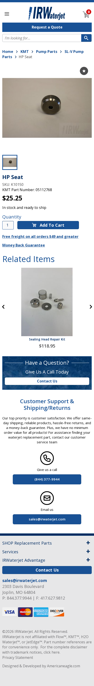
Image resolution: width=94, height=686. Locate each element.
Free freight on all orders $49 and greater (40, 236)
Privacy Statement (17, 657)
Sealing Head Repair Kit (47, 339)
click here (52, 652)
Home (7, 51)
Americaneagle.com (63, 665)
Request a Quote (47, 27)
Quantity (11, 217)
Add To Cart (51, 225)
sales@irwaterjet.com (24, 580)
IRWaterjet (24, 631)
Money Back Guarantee (23, 245)
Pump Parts (46, 51)
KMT (25, 51)
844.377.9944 (19, 598)
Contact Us (47, 381)
